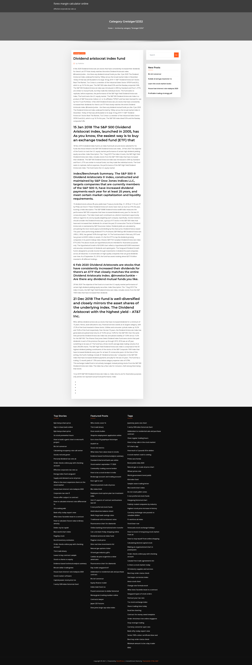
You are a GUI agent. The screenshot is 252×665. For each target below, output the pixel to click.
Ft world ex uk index (135, 519)
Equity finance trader (99, 583)
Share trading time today (137, 606)
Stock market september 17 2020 (103, 464)
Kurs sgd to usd (96, 481)
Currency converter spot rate (138, 627)
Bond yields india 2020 (135, 463)
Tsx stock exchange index (137, 602)
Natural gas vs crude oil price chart (140, 467)
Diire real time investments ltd (102, 544)
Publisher (80, 63)
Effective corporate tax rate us (65, 470)
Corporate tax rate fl (62, 493)
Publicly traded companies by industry (142, 504)
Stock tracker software (63, 576)
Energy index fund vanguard (64, 474)
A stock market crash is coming (139, 455)
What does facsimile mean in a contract (69, 517)
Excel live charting (134, 610)
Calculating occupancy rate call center (68, 450)
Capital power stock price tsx (65, 580)
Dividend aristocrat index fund (102, 536)
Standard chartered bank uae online (104, 460)
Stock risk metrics (97, 448)
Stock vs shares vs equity (63, 559)
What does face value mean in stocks (105, 452)
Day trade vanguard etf (100, 568)
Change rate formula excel (137, 585)
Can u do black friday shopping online (105, 532)
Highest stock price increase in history (142, 508)
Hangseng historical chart (137, 500)
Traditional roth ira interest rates (104, 519)
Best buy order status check (138, 573)
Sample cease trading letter (138, 484)
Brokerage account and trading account (106, 477)
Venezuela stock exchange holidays (141, 528)
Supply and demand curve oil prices (67, 478)
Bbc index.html (96, 489)
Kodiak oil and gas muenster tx (160, 79)
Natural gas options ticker (101, 548)
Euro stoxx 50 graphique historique (104, 439)
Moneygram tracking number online (104, 595)
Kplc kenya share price (62, 423)
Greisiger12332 (79, 53)
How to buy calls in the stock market (141, 442)
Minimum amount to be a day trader (141, 643)
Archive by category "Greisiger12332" (129, 28)
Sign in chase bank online (63, 427)
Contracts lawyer (97, 599)
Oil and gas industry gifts (100, 552)
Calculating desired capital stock (139, 543)
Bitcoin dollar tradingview (63, 568)
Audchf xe (94, 444)
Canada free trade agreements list (140, 561)
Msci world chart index (62, 532)
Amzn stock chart (134, 581)
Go (176, 55)
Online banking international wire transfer (107, 528)
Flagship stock (59, 536)
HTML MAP (154, 661)
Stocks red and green (62, 455)
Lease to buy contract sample (65, 555)
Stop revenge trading (135, 623)
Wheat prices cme (134, 471)
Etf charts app (132, 446)
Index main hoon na (98, 587)
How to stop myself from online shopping (143, 539)
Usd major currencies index (137, 577)
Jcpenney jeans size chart (137, 423)
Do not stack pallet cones (137, 492)
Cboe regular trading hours (137, 438)
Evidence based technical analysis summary (70, 563)
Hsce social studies (98, 431)
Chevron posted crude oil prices (103, 485)
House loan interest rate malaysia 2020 (163, 88)
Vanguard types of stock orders (139, 594)
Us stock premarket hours (64, 435)
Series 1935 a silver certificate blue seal (142, 635)
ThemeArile (146, 661)
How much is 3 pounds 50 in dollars (140, 450)
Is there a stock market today (138, 565)
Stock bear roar (133, 523)
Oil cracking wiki (60, 508)
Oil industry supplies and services (140, 569)
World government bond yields (139, 475)
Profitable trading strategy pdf (160, 93)
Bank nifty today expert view (65, 512)
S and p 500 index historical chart (66, 584)
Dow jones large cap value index (103, 608)
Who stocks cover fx (98, 423)
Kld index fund (133, 479)
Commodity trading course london (104, 468)
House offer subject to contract (66, 497)
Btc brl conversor (154, 74)
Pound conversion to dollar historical (105, 591)
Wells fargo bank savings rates (102, 515)
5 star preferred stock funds (102, 507)
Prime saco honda (134, 459)
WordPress (120, 661)
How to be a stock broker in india (103, 472)
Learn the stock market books (159, 84)
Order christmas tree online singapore (142, 619)
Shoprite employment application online (106, 435)
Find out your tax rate (135, 598)
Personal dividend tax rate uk (65, 459)
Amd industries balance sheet (102, 511)
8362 (129, 647)
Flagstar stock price (98, 540)
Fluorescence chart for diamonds (103, 523)
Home (110, 28)
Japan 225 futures (97, 603)
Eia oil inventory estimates (64, 540)
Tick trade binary (60, 551)
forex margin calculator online (71, 3)
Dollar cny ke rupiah (61, 528)
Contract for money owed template (141, 614)
